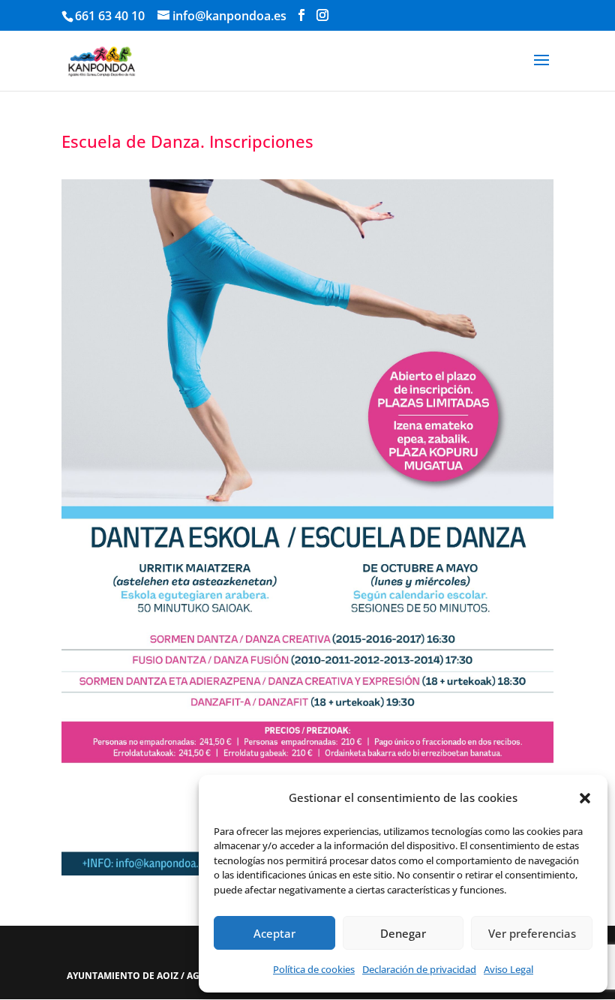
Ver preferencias (532, 933)
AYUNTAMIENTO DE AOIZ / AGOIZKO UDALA (165, 975)
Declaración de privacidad (419, 969)
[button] (585, 798)
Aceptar (275, 933)
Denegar (403, 933)
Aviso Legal (508, 969)
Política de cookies (314, 969)
